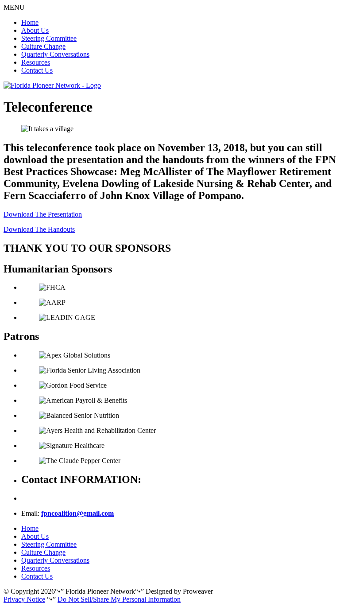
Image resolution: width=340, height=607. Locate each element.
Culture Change (43, 46)
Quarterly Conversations (55, 54)
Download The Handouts (39, 229)
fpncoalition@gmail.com (77, 513)
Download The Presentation (43, 214)
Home (30, 22)
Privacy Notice (24, 599)
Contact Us (37, 70)
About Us (35, 30)
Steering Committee (49, 38)
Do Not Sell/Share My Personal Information (119, 599)
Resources (35, 62)
